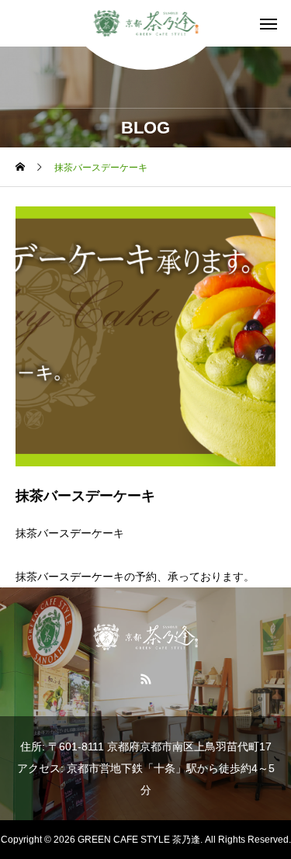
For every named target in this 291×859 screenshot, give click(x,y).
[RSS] (145, 678)
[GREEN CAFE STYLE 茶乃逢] (145, 23)
